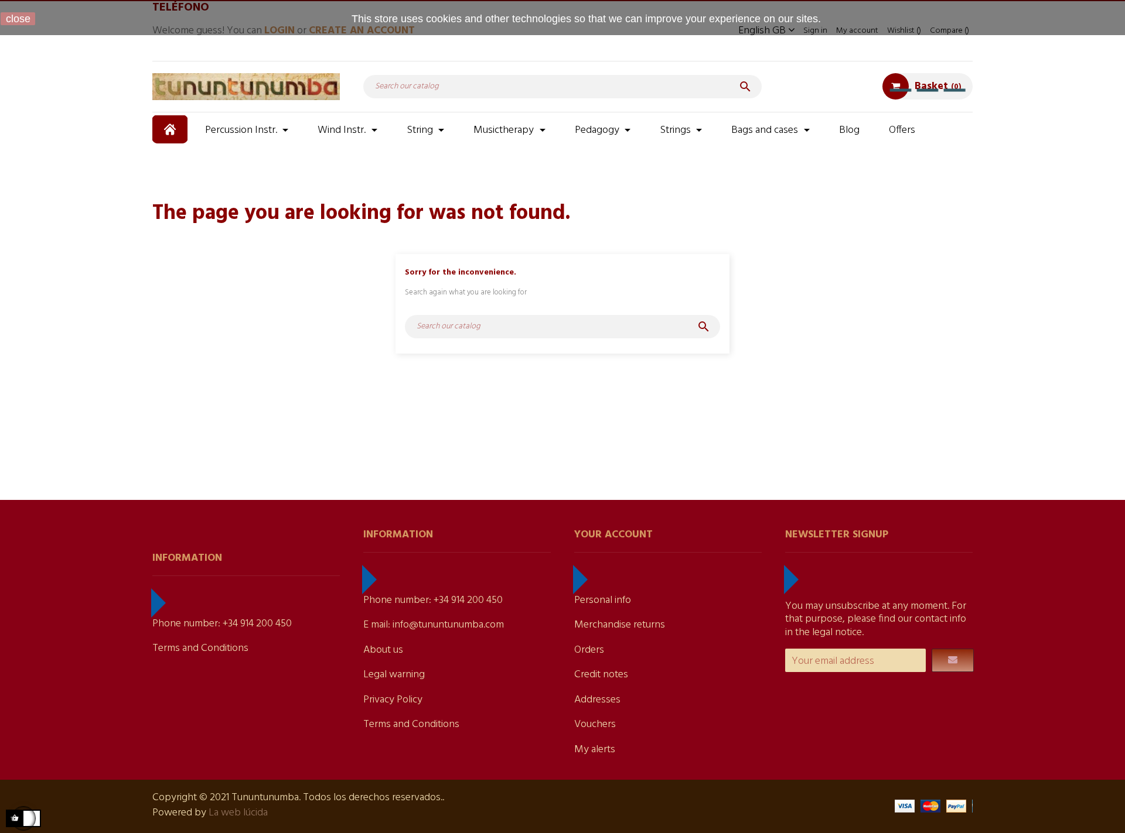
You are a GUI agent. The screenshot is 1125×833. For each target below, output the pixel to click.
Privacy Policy (392, 699)
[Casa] (171, 129)
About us (383, 650)
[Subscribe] (953, 660)
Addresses (597, 699)
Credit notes (601, 674)
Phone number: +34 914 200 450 (222, 623)
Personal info (602, 600)
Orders (589, 650)
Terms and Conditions (200, 648)
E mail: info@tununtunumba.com (433, 624)
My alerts (594, 749)
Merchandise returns (619, 624)
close (18, 19)
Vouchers (595, 724)
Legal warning (394, 674)
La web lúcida (238, 812)
